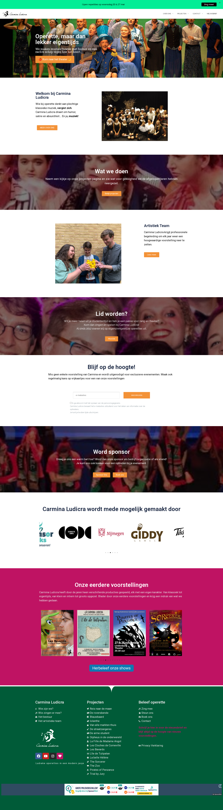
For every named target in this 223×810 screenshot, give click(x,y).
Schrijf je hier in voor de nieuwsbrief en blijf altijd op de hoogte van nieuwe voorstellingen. (163, 731)
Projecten (181, 14)
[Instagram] (53, 756)
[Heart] (60, 756)
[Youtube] (45, 756)
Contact (196, 14)
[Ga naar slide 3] (110, 552)
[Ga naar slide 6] (110, 660)
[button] (42, 532)
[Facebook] (38, 756)
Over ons (167, 14)
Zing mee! (209, 4)
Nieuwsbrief (212, 14)
